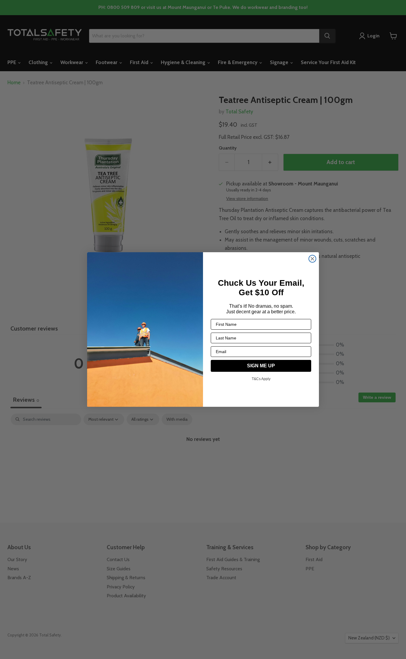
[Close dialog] (312, 258)
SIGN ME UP (261, 365)
